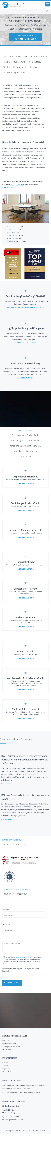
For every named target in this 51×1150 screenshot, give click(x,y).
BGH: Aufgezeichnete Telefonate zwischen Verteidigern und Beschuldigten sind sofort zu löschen (24, 772)
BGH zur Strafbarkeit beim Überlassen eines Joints (22, 1109)
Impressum (6, 1085)
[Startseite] (13, 5)
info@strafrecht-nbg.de (15, 1136)
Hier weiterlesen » (7, 796)
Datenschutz (7, 1088)
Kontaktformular (9, 197)
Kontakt (5, 1079)
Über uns (5, 1056)
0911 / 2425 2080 (27, 39)
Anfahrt (5, 1082)
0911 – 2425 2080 (18, 194)
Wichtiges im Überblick (11, 1063)
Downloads (7, 1066)
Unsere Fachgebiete (10, 1060)
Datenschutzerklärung (23, 973)
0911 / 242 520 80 (13, 1133)
